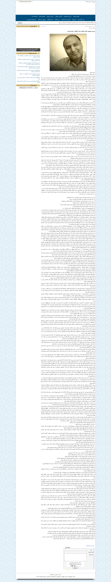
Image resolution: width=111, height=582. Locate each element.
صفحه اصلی (76, 16)
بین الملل (57, 19)
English (21, 1)
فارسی (29, 1)
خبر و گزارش (81, 19)
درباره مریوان (50, 16)
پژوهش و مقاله (42, 19)
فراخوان (74, 19)
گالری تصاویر (58, 16)
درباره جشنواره (67, 16)
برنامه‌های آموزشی (31, 19)
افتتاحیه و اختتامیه (65, 19)
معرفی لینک (42, 16)
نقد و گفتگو (50, 19)
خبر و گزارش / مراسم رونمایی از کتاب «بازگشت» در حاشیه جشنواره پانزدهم (78, 22)
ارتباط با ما (34, 16)
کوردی (25, 1)
